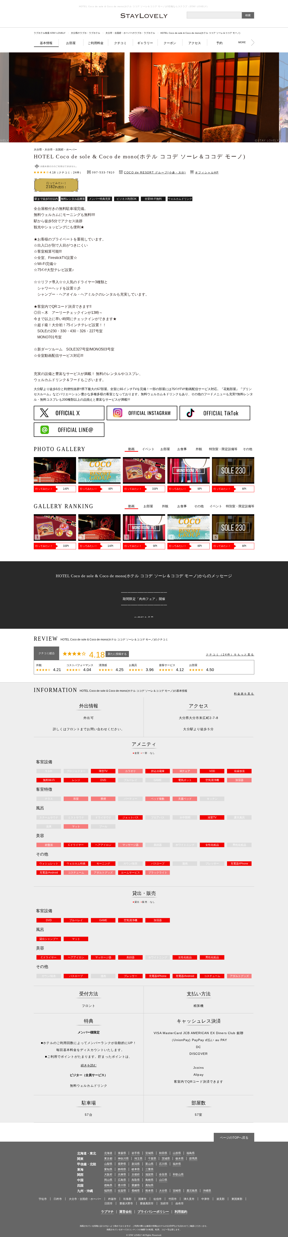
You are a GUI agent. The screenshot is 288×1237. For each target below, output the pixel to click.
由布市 (180, 1203)
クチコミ (120, 43)
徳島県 (108, 1185)
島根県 (149, 1179)
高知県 (149, 1185)
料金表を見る (244, 693)
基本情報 (46, 43)
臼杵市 (58, 1199)
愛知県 (108, 1169)
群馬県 (193, 1158)
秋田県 (163, 1153)
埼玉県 (138, 1158)
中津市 (205, 1199)
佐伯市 (157, 1199)
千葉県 (152, 1158)
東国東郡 (237, 1199)
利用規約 (181, 1211)
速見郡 (220, 1199)
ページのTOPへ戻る (234, 1137)
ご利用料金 (96, 43)
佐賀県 (122, 1190)
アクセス (194, 43)
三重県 (149, 1169)
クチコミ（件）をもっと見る (230, 654)
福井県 (177, 1163)
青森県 (122, 1153)
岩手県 (136, 1153)
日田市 (108, 1203)
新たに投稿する (117, 654)
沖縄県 (207, 1190)
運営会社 (125, 1211)
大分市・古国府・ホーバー (85, 1199)
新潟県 (136, 1163)
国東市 (142, 1199)
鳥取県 (136, 1179)
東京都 (108, 1158)
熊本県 (149, 1190)
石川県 (163, 1163)
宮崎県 (177, 1190)
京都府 (136, 1174)
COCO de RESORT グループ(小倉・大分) (155, 172)
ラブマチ (107, 1211)
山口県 (163, 1179)
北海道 (108, 1153)
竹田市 (173, 1199)
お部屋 (71, 43)
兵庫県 (122, 1174)
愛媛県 (136, 1185)
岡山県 (108, 1179)
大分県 (163, 1190)
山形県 (177, 1153)
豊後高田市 (146, 1203)
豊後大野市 (126, 1203)
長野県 (122, 1163)
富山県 (149, 1163)
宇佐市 (43, 1199)
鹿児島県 (192, 1190)
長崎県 (136, 1190)
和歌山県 (178, 1174)
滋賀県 (149, 1174)
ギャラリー (145, 43)
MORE (242, 42)
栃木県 (180, 1158)
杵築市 (112, 1199)
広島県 (122, 1179)
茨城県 (166, 1158)
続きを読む (89, 1065)
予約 (219, 43)
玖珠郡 (127, 1199)
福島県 (191, 1153)
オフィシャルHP (206, 172)
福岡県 (108, 1190)
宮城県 (149, 1153)
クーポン (170, 43)
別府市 (164, 1203)
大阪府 (108, 1174)
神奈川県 (123, 1158)
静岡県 (122, 1169)
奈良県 (163, 1174)
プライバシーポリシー (153, 1211)
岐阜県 (136, 1169)
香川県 (122, 1185)
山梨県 (108, 1163)
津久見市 (189, 1199)
